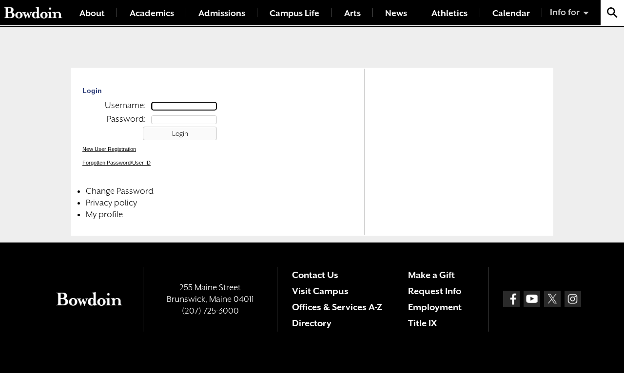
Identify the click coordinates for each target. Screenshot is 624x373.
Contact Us (315, 275)
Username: (125, 105)
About (92, 13)
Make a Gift (431, 275)
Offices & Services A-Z (337, 307)
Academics (152, 13)
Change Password (120, 191)
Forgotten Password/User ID (116, 163)
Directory (312, 323)
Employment (435, 307)
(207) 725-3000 (210, 311)
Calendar (511, 13)
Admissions (221, 13)
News (396, 13)
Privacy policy (111, 202)
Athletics (449, 13)
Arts (352, 13)
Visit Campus (320, 291)
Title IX (422, 323)
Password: (126, 119)
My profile (104, 214)
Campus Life (294, 13)
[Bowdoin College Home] (33, 12)
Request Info (434, 291)
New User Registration (109, 149)
